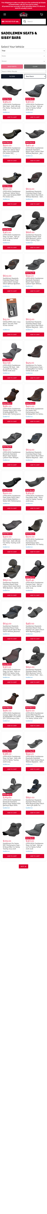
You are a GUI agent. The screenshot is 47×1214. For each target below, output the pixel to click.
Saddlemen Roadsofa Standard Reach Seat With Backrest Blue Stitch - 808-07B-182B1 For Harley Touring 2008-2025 (35, 804)
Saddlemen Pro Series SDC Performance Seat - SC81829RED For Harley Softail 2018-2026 (35, 367)
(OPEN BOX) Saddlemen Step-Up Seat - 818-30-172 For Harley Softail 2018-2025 (11, 237)
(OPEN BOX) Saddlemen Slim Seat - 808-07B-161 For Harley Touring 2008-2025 (12, 107)
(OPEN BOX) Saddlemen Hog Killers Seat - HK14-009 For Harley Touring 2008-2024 (34, 498)
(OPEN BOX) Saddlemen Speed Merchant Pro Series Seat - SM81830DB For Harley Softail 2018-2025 (35, 716)
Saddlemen (6, 112)
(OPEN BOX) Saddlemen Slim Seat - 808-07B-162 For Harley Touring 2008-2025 (12, 541)
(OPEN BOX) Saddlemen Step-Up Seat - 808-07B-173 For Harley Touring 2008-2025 (12, 759)
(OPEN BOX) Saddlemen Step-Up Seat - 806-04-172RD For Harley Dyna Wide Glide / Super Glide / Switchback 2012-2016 (12, 673)
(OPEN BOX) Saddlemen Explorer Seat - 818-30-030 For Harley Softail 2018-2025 (34, 585)
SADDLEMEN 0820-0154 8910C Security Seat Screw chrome (11, 323)
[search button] (25, 21)
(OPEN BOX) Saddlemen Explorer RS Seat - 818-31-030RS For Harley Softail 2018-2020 (11, 367)
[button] (11, 21)
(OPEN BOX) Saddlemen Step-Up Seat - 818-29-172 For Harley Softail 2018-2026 (34, 846)
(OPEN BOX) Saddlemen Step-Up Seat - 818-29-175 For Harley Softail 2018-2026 (34, 107)
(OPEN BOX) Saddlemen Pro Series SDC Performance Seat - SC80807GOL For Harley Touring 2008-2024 (34, 542)
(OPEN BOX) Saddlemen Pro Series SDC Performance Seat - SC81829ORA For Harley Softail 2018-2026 (34, 412)
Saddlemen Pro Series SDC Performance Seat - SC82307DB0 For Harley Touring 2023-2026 (12, 846)
